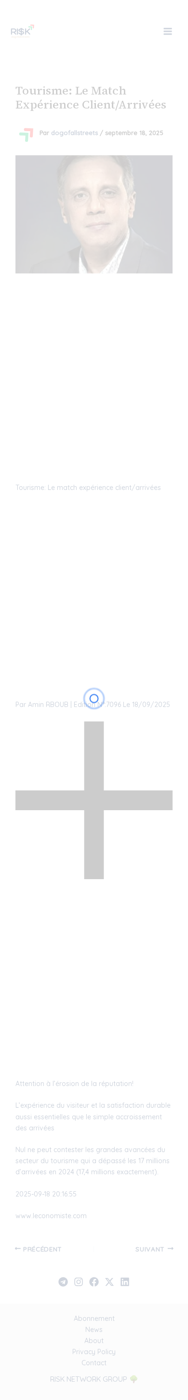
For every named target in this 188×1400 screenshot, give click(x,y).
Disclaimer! (141, 30)
